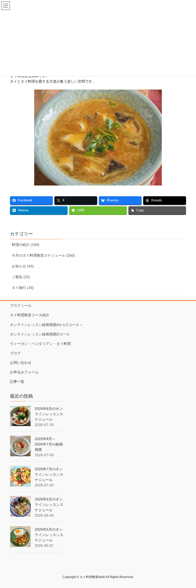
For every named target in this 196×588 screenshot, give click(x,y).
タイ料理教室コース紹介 (29, 315)
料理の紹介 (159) (25, 245)
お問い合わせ (20, 363)
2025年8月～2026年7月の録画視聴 (49, 444)
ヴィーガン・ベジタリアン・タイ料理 (40, 344)
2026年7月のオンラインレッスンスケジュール (49, 474)
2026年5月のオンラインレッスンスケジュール (49, 534)
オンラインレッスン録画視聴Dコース (40, 334)
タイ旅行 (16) (23, 288)
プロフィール (20, 305)
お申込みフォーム (24, 372)
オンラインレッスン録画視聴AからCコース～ (46, 325)
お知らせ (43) (23, 266)
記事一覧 (17, 381)
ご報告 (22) (21, 277)
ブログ (15, 353)
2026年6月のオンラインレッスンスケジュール (49, 504)
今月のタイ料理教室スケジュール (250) (43, 255)
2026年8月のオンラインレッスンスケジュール (49, 414)
